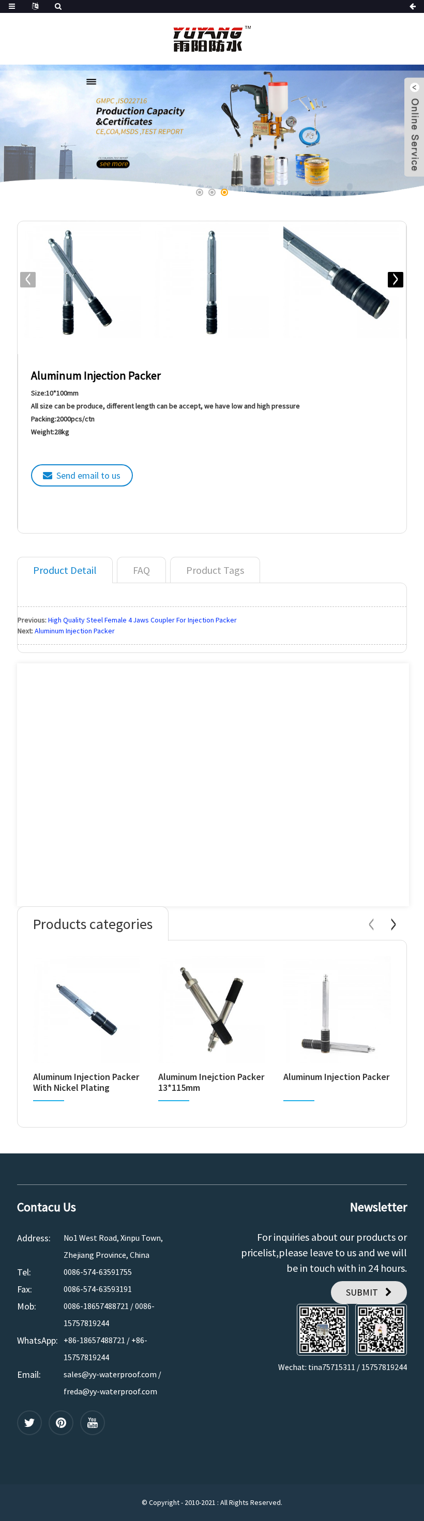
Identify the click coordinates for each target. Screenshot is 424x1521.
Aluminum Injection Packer (75, 630)
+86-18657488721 (94, 1340)
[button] (35, 131)
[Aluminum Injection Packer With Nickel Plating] (86, 1009)
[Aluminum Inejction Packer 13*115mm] (211, 1009)
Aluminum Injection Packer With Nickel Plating (86, 1082)
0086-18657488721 (96, 1306)
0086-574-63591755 (98, 1272)
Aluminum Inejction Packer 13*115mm (211, 1082)
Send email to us (88, 475)
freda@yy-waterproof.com (110, 1391)
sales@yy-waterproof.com (110, 1374)
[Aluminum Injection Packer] (336, 1009)
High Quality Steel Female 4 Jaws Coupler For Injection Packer (142, 620)
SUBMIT (362, 1292)
